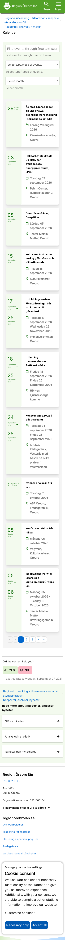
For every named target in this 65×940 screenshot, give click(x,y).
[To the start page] (21, 6)
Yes (11, 670)
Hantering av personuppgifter (20, 839)
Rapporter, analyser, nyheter (23, 26)
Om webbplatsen (13, 824)
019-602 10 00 (11, 781)
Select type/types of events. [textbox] (24, 64)
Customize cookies (19, 913)
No (26, 670)
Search (47, 6)
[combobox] (32, 64)
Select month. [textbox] (15, 81)
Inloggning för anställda (16, 831)
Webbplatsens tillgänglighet (19, 853)
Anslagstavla (10, 846)
